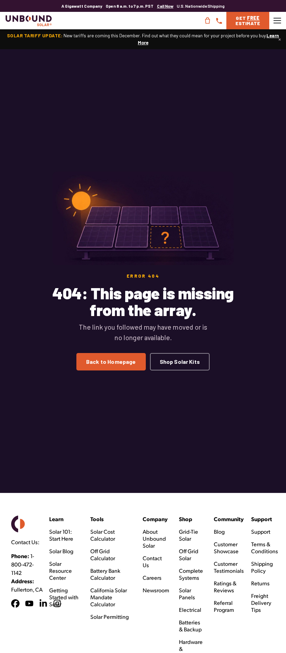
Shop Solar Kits (180, 361)
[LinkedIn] (43, 604)
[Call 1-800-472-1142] (219, 20)
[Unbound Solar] (29, 20)
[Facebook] (15, 604)
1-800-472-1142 (22, 564)
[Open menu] (277, 20)
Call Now (165, 5)
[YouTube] (29, 604)
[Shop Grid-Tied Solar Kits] (207, 20)
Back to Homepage (111, 361)
